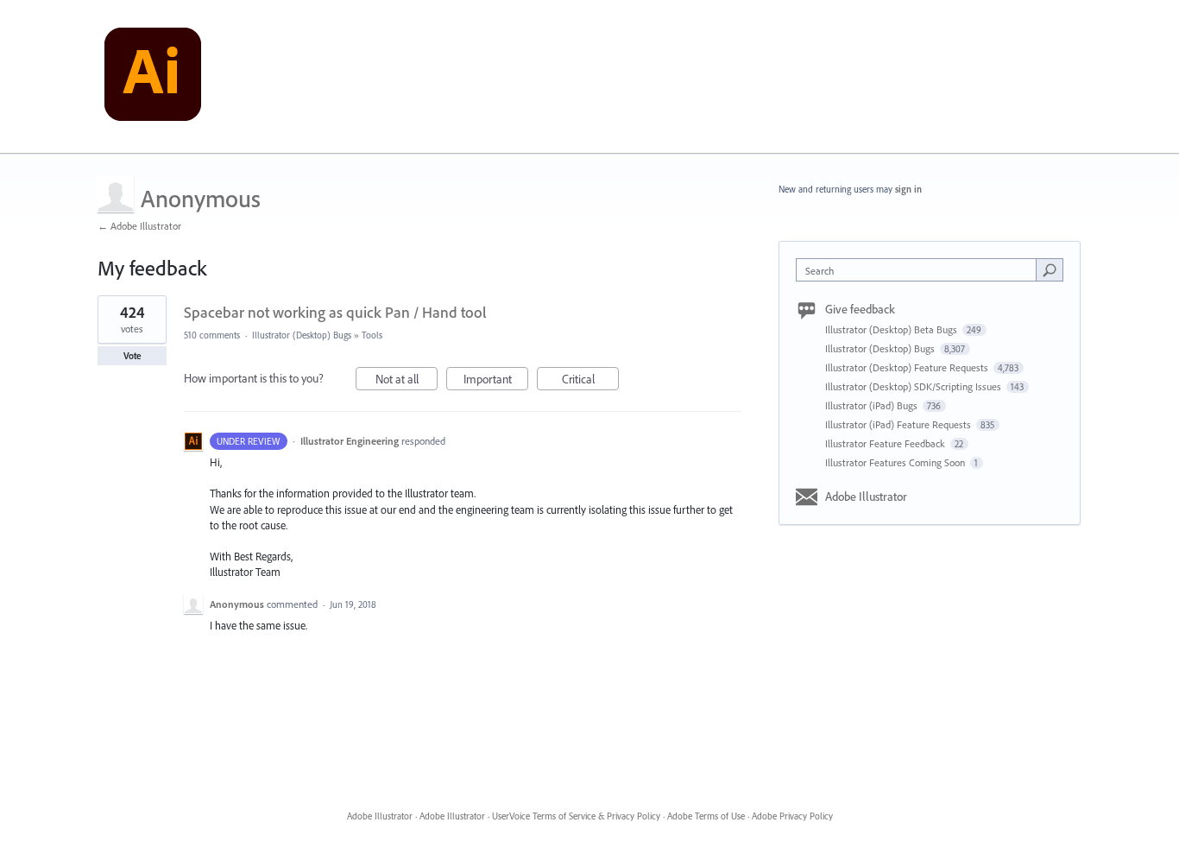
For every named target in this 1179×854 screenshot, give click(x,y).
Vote (132, 356)
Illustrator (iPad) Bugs (872, 405)
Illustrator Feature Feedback (886, 443)
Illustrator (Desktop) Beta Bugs (892, 329)
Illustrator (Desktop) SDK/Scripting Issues (914, 386)
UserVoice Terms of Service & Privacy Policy (576, 816)
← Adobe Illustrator (139, 225)
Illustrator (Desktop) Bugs (301, 335)
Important (495, 380)
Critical (590, 380)
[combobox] (920, 269)
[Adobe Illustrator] (153, 77)
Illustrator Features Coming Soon (896, 462)
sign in (908, 189)
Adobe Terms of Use (706, 816)
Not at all (406, 380)
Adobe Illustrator (866, 496)
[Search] (1049, 269)
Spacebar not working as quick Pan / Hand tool (335, 312)
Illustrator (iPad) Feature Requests (899, 424)
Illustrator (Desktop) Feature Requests (908, 367)
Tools (372, 335)
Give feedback (860, 309)
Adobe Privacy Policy (792, 816)
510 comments (212, 335)
